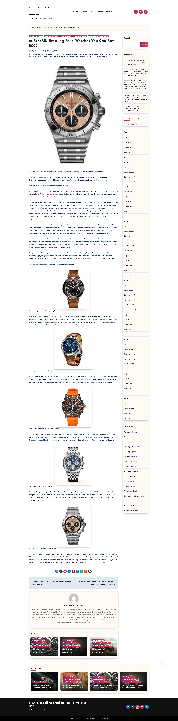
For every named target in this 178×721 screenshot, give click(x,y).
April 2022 (127, 393)
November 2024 (129, 241)
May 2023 (127, 329)
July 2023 (127, 320)
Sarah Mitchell (39, 51)
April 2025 (127, 216)
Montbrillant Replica (131, 471)
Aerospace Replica (130, 432)
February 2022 (129, 403)
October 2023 (129, 305)
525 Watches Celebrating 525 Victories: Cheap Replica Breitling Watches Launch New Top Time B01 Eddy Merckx (136, 72)
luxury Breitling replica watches (46, 194)
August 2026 (128, 138)
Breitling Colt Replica (131, 447)
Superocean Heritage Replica (98, 36)
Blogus (94, 718)
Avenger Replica (130, 437)
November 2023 (129, 300)
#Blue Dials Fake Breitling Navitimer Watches (45, 54)
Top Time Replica (130, 506)
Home (75, 12)
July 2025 (127, 201)
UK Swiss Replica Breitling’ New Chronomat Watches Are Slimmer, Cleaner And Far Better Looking (135, 98)
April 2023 (127, 334)
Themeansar (104, 718)
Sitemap (100, 12)
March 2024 (128, 280)
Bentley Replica (129, 442)
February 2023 (129, 344)
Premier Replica (64, 36)
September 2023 (130, 310)
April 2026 (127, 157)
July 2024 (127, 261)
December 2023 (129, 295)
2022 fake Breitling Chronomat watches (66, 557)
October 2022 (129, 364)
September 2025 (130, 192)
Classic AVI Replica (130, 461)
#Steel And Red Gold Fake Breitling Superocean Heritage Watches (56, 56)
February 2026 (129, 167)
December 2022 (129, 354)
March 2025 (128, 221)
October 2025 (129, 187)
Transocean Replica (131, 511)
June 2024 (128, 265)
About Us (109, 12)
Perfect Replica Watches (42, 645)
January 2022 (129, 408)
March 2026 (128, 162)
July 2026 (127, 142)
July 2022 (127, 379)
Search (127, 38)
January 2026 (129, 172)
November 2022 (129, 359)
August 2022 (128, 374)
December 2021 (129, 413)
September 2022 (130, 369)
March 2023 (128, 339)
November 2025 (129, 182)
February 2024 (129, 285)
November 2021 (129, 418)
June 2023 (128, 324)
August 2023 (128, 315)
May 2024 (127, 270)
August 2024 (128, 256)
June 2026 (128, 147)
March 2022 (128, 398)
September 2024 (130, 251)
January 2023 (129, 349)
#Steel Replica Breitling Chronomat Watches (92, 56)
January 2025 (129, 231)
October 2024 (129, 246)
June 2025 (128, 206)
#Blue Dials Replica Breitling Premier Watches (75, 54)
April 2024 (127, 275)
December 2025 (129, 177)
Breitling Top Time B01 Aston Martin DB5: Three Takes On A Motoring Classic (134, 62)
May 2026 (127, 152)
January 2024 (129, 290)
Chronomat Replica (36, 36)
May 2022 (127, 388)
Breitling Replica (87, 12)
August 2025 (128, 197)
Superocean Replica (131, 501)
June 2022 (128, 383)
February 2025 (129, 226)
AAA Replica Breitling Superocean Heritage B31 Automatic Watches (133, 108)
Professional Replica (79, 36)
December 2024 (129, 236)
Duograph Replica (130, 466)
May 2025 (127, 211)
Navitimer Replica (51, 36)
